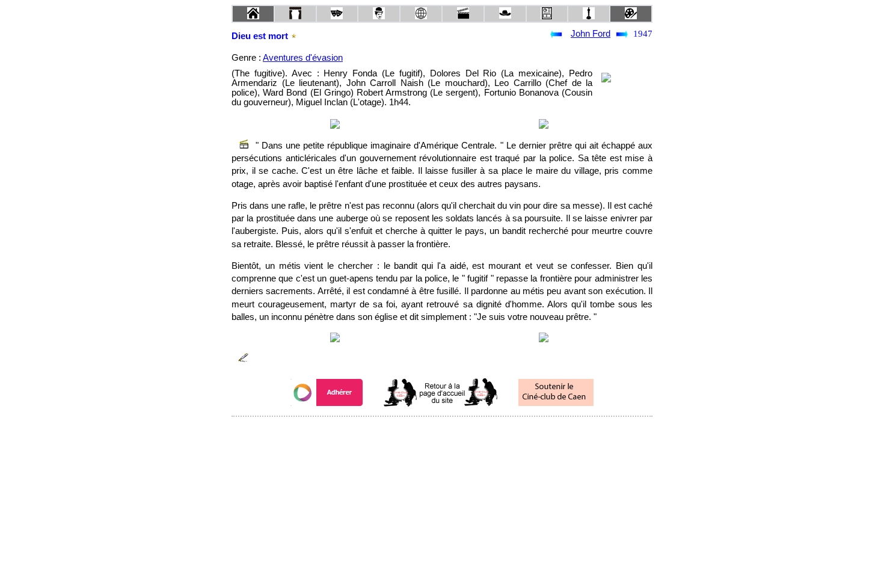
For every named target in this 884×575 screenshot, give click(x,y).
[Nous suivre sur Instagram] (465, 433)
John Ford (590, 33)
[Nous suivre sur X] (442, 433)
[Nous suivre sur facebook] (419, 433)
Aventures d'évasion (303, 58)
